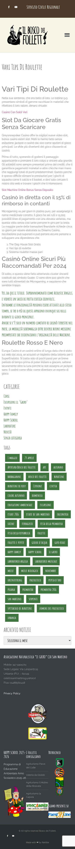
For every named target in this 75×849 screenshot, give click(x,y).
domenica (37, 495)
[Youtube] (15, 6)
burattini (59, 476)
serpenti (33, 599)
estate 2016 (13, 514)
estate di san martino (38, 514)
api (44, 467)
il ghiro (53, 552)
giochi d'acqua (39, 542)
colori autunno (16, 495)
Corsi (6, 396)
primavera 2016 (48, 589)
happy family (14, 552)
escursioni (45, 505)
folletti (41, 533)
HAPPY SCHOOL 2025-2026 (15, 754)
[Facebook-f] (8, 6)
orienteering (15, 580)
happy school (35, 552)
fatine (11, 523)
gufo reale (60, 542)
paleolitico (35, 580)
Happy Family (11, 414)
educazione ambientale (20, 505)
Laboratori (9, 426)
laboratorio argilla (18, 561)
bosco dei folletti (37, 476)
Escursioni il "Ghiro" (16, 402)
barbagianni (14, 476)
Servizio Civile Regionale (43, 7)
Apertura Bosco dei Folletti (21, 467)
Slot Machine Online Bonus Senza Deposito (27, 190)
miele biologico (29, 570)
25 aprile (29, 458)
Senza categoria (13, 437)
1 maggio (12, 458)
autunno (58, 467)
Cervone (37, 486)
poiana (11, 589)
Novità (7, 431)
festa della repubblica (19, 533)
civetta (53, 486)
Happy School (11, 420)
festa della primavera (51, 523)
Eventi (7, 408)
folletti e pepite (16, 542)
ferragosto (27, 523)
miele (11, 570)
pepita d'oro (54, 580)
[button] (67, 35)
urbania (12, 617)
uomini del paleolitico (51, 608)
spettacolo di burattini (20, 608)
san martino (14, 599)
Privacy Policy (12, 693)
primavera (27, 589)
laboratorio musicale (46, 561)
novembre (50, 570)
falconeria (62, 514)
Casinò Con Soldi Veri (14, 112)
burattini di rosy (17, 486)
